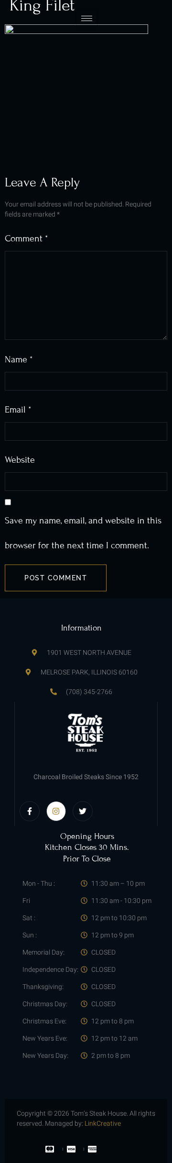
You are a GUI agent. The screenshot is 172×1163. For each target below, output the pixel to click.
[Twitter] (83, 811)
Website (20, 459)
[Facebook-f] (30, 811)
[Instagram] (56, 811)
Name (18, 359)
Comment (26, 238)
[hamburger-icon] (86, 18)
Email (18, 409)
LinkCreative (103, 1124)
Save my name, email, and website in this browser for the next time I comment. (83, 533)
